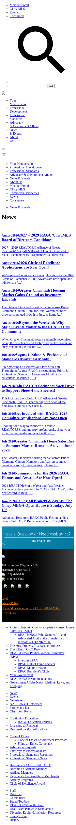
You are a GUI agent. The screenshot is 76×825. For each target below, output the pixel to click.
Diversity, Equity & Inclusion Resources (35, 812)
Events (14, 12)
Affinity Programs (21, 780)
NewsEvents (16, 131)
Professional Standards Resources (31, 754)
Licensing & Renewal (24, 725)
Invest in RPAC (28, 660)
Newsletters (17, 700)
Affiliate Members (21, 772)
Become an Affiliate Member (28, 769)
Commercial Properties (24, 193)
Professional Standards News (28, 758)
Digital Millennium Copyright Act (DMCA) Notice (31, 608)
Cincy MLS (17, 8)
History (14, 820)
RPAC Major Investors (32, 667)
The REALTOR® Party (25, 649)
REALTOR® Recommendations (31, 678)
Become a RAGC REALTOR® (30, 765)
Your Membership (18, 102)
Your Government (21, 675)
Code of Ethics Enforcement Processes (42, 740)
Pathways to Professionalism (28, 751)
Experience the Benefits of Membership (35, 776)
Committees (17, 798)
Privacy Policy (10, 603)
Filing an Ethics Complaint (35, 743)
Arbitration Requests (23, 747)
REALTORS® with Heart (27, 805)
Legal (5, 598)
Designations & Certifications (28, 729)
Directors (15, 794)
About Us (16, 182)
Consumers (17, 16)
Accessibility (9, 613)
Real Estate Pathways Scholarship (31, 809)
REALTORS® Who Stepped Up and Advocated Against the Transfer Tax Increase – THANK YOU (42, 638)
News (13, 693)
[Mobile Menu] (3, 148)
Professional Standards (17, 117)
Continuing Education (24, 718)
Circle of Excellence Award (27, 783)
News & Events (20, 178)
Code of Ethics (19, 736)
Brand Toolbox (19, 801)
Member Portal (19, 5)
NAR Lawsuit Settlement (26, 704)
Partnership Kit (19, 707)
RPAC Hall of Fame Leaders (36, 664)
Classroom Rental (21, 711)
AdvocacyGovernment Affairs (24, 124)
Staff (13, 790)
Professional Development (18, 109)
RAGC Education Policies (35, 722)
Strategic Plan (18, 816)
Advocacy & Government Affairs (31, 174)
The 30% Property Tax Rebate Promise (35, 645)
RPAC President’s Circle (33, 671)
